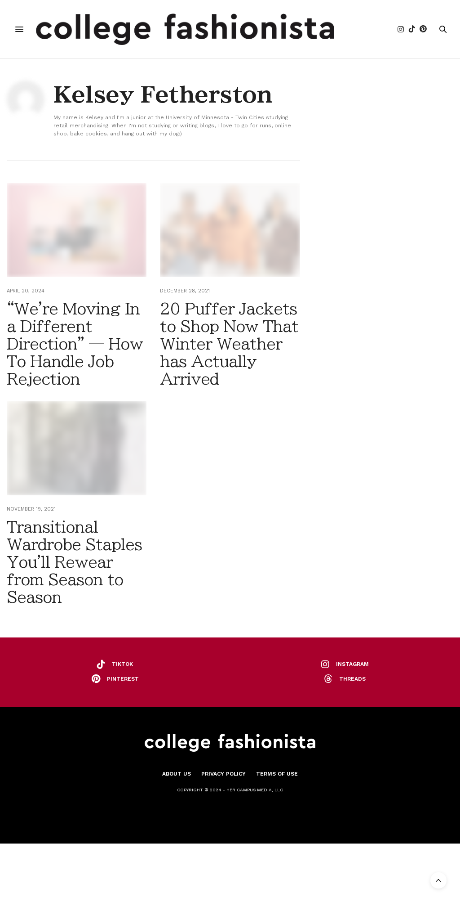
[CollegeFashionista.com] (185, 29)
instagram (352, 664)
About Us (176, 774)
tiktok (122, 664)
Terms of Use (277, 774)
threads (352, 679)
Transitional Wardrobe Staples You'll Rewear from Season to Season (74, 562)
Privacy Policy (223, 774)
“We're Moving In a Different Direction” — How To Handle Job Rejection (75, 343)
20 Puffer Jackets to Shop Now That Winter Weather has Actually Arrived (229, 343)
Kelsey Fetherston (162, 94)
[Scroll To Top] (438, 880)
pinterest (123, 679)
